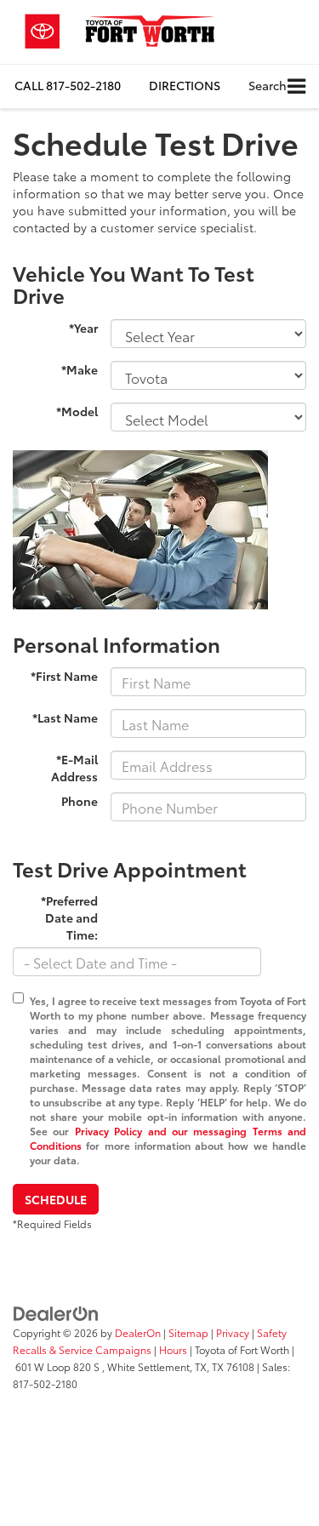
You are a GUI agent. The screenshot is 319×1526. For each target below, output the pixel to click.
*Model (77, 411)
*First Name (64, 675)
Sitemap (188, 1332)
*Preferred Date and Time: (69, 917)
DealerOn (138, 1332)
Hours (173, 1349)
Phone (79, 800)
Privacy (232, 1332)
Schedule (56, 1199)
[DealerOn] (56, 1311)
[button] (67, 85)
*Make (79, 369)
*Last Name (65, 717)
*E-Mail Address (74, 768)
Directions (184, 85)
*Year (83, 327)
